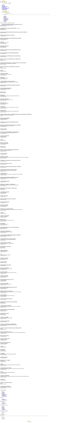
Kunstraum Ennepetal (3, 261)
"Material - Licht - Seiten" (4, 195)
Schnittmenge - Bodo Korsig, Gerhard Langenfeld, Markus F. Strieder (10, 49)
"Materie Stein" (2, 379)
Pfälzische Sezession (3, 219)
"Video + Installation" (3, 294)
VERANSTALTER (4, 6)
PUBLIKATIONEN (5, 8)
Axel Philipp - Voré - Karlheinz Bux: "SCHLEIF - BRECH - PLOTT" (10, 160)
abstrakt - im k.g (2, 146)
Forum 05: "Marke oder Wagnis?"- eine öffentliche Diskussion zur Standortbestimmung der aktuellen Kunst (16, 114)
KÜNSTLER (4, 7)
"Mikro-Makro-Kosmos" (4, 250)
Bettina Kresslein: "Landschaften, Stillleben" (6, 208)
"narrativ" (1, 139)
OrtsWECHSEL (2, 106)
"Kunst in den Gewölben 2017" (4, 135)
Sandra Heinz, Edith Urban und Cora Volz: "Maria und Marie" (9, 227)
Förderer (3, 412)
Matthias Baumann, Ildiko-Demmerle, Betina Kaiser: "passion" (9, 177)
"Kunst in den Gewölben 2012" (4, 215)
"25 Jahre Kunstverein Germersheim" (5, 305)
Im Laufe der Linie (3, 110)
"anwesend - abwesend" (3, 153)
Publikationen (5, 19)
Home (3, 391)
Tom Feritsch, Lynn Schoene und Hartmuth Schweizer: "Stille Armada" (10, 166)
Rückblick (7, 24)
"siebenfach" (2, 212)
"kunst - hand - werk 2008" (4, 283)
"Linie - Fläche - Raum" (3, 271)
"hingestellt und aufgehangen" (4, 313)
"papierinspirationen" (3, 173)
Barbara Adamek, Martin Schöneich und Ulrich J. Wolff (8, 287)
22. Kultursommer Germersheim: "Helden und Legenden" (8, 169)
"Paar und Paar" (2, 349)
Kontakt (5, 21)
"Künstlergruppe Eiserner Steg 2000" (5, 367)
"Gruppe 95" (2, 346)
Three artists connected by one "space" (6, 331)
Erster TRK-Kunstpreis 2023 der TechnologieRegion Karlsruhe (9, 52)
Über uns (3, 407)
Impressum (3, 408)
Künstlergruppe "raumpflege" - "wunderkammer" (7, 184)
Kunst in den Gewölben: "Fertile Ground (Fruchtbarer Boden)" (9, 149)
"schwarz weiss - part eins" (4, 275)
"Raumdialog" (2, 353)
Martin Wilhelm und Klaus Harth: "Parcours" (7, 279)
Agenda (3, 392)
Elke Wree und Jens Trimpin (4, 335)
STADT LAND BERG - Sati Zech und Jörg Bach (7, 81)
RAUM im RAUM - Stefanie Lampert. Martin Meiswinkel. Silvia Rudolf (10, 38)
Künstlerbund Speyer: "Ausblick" (5, 360)
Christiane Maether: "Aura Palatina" (5, 242)
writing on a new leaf (19, 24)
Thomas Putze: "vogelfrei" (4, 156)
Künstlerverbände (6, 18)
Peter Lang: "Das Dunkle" (4, 142)
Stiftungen (3, 403)
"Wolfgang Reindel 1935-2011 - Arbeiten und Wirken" (8, 238)
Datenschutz (3, 409)
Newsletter (5, 20)
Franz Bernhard (2, 223)
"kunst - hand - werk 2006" (4, 317)
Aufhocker (1, 70)
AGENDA (3, 5)
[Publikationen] (29, 422)
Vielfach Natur (2, 77)
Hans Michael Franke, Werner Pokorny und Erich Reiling (8, 301)
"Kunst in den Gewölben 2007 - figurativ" (6, 298)
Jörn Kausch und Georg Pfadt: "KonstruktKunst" (7, 309)
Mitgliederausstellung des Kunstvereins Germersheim (8, 198)
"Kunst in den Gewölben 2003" (4, 375)
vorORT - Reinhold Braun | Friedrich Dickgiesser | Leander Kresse (10, 66)
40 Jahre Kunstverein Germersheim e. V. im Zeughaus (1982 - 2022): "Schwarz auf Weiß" (13, 62)
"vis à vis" (1, 371)
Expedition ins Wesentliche (4, 73)
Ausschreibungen (4, 9)
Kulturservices (4, 402)
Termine (5, 24)
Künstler (5, 17)
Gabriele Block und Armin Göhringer (5, 246)
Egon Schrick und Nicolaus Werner (5, 342)
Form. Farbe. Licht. (3, 102)
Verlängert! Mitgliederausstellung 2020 (6, 88)
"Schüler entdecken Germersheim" (5, 386)
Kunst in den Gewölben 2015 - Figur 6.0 (6, 163)
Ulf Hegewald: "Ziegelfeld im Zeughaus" (6, 382)
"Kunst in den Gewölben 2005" (4, 338)
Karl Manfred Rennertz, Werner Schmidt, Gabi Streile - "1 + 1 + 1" (10, 28)
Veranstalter (5, 16)
